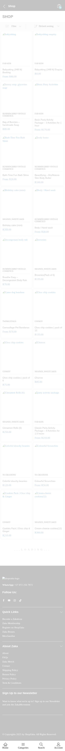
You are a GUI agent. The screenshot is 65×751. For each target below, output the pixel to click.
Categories (23, 747)
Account (58, 747)
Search (41, 747)
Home (5, 747)
